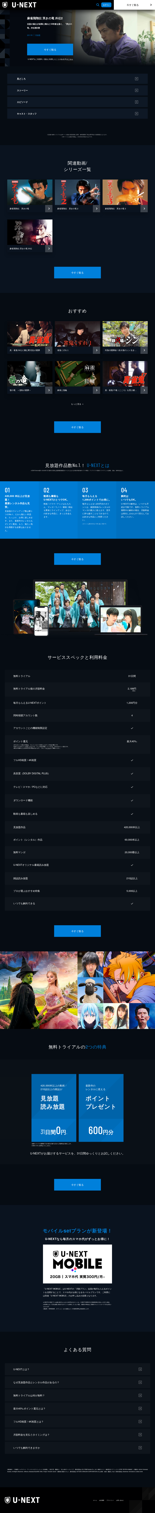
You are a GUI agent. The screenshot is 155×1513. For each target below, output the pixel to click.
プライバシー (110, 1500)
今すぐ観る (133, 5)
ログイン (106, 5)
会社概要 (101, 1500)
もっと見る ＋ (77, 404)
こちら (70, 59)
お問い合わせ (120, 1500)
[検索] (97, 4)
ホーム (95, 1500)
